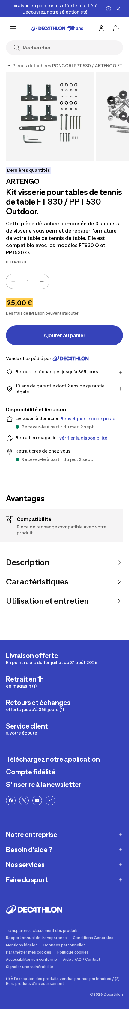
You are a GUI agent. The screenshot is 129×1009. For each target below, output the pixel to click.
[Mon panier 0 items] (116, 28)
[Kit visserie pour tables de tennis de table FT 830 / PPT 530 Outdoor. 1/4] (50, 116)
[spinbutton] (27, 281)
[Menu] (13, 28)
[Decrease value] (13, 281)
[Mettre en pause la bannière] (108, 9)
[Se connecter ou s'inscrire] (101, 28)
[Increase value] (42, 281)
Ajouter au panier (65, 335)
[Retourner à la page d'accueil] (57, 28)
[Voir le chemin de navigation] (8, 65)
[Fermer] (118, 9)
